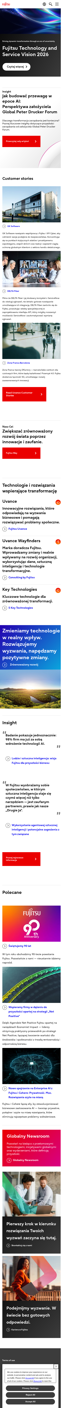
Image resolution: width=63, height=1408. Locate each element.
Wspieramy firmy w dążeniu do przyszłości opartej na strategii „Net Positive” (31, 1012)
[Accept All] (29, 1378)
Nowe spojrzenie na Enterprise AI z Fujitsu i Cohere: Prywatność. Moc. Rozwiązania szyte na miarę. (30, 1093)
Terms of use (8, 1360)
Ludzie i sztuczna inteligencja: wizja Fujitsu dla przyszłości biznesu (34, 761)
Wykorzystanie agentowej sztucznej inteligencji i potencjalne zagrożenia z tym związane (35, 830)
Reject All (30, 1395)
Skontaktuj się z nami (21, 1245)
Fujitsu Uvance (17, 528)
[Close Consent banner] (56, 1366)
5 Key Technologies (20, 607)
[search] (50, 4)
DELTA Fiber (13, 291)
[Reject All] (37, 1381)
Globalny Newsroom (25, 1160)
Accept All (30, 1401)
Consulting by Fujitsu (21, 577)
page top (55, 1357)
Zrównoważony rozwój (24, 664)
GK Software (13, 226)
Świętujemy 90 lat (19, 946)
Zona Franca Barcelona (18, 363)
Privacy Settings (30, 1388)
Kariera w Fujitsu (19, 1329)
